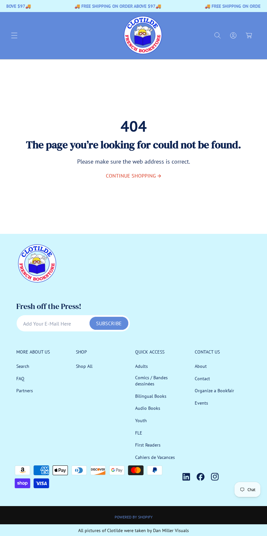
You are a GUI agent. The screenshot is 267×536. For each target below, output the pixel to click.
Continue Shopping (131, 175)
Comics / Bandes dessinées (151, 381)
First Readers (148, 445)
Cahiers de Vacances (155, 457)
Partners (24, 391)
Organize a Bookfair (214, 391)
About (201, 366)
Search (22, 366)
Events (201, 403)
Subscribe (109, 323)
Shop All (84, 366)
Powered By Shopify (134, 517)
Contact (202, 379)
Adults (141, 366)
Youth (141, 420)
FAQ (20, 379)
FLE (138, 433)
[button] (14, 35)
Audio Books (147, 408)
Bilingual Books (150, 396)
